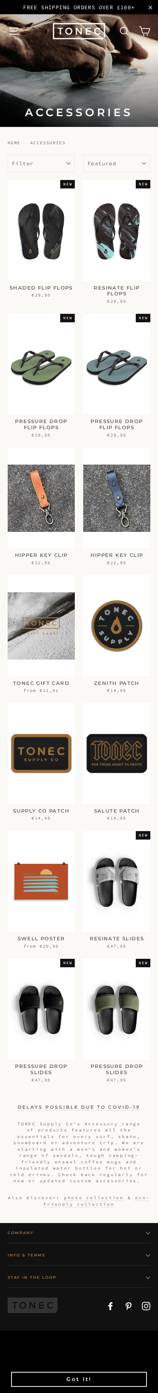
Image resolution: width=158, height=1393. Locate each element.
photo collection (94, 1197)
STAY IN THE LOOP (32, 1277)
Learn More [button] (62, 1361)
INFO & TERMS (26, 1255)
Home (14, 142)
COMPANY (21, 1232)
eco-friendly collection (96, 1201)
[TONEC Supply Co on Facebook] (110, 1305)
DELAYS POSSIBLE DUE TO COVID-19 (79, 1107)
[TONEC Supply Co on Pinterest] (128, 1305)
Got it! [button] (79, 1379)
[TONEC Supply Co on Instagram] (146, 1305)
